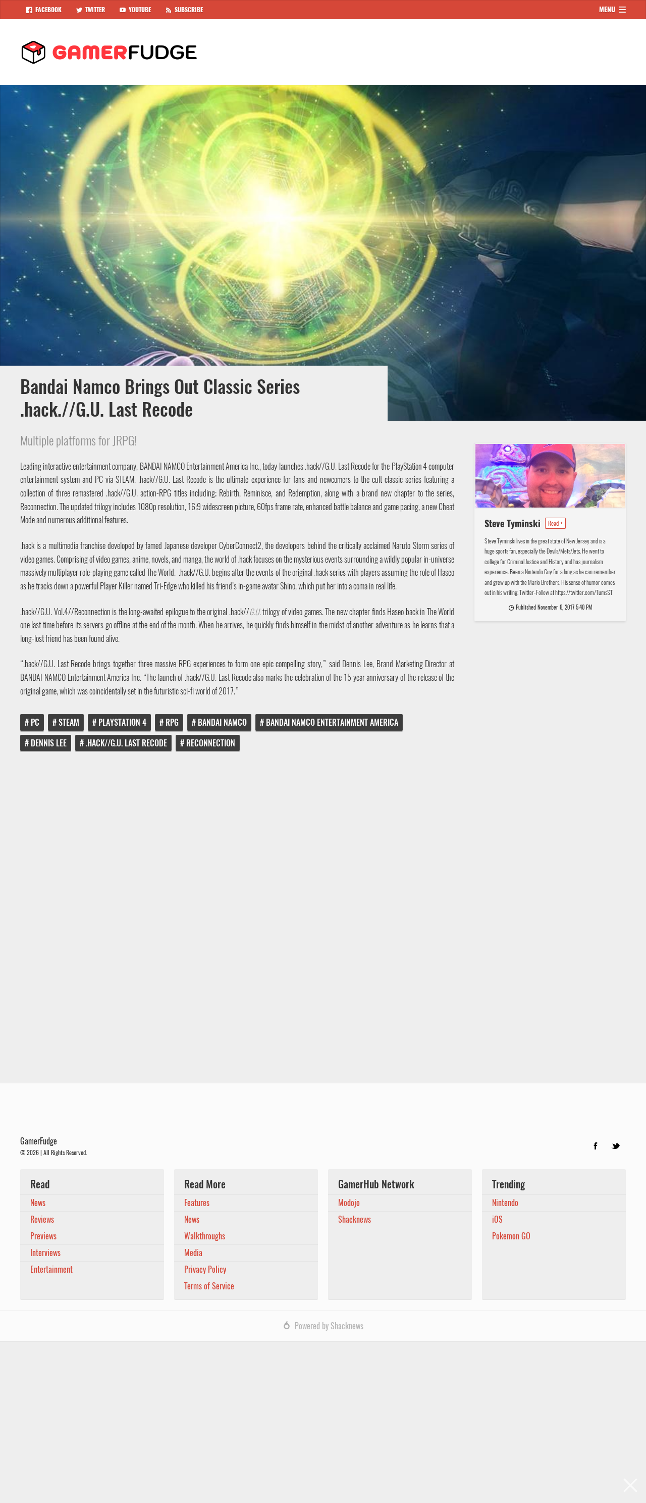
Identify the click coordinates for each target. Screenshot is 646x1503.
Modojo (349, 1202)
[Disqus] (323, 924)
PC (35, 722)
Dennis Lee (49, 743)
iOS (497, 1219)
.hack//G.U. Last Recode (126, 743)
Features (196, 1202)
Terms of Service (209, 1286)
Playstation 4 (122, 722)
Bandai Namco (222, 722)
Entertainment (51, 1269)
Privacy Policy (205, 1269)
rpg (172, 722)
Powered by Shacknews (329, 1326)
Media (193, 1252)
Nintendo (505, 1202)
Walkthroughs (204, 1236)
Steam (69, 722)
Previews (43, 1236)
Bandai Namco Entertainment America (332, 722)
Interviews (45, 1252)
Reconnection (210, 743)
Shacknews (354, 1219)
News (37, 1202)
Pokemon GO (511, 1236)
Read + (555, 523)
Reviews (42, 1219)
